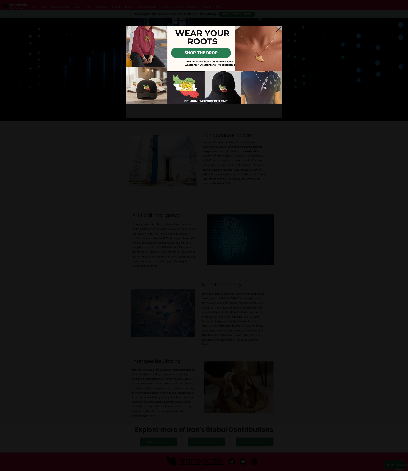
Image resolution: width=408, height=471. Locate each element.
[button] (278, 29)
